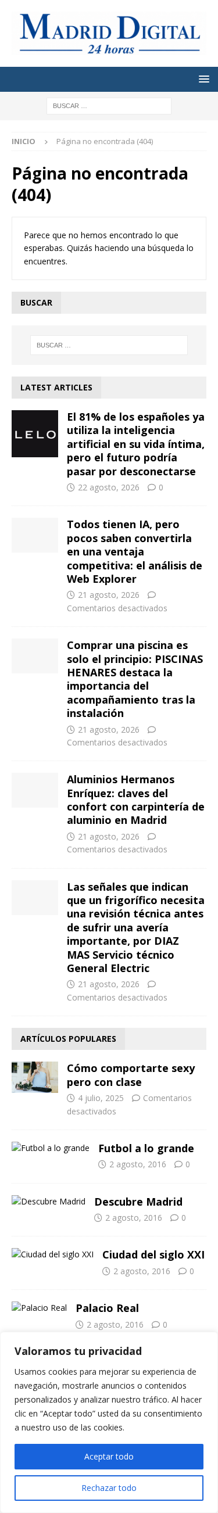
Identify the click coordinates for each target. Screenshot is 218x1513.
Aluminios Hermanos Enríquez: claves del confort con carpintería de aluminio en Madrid (136, 799)
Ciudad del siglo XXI (153, 1254)
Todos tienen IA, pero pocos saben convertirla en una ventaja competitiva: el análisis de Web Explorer (134, 551)
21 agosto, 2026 (109, 594)
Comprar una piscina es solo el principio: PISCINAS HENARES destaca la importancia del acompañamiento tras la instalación (135, 679)
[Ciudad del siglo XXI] (53, 1254)
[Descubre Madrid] (48, 1201)
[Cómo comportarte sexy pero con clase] (35, 1077)
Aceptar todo (109, 1456)
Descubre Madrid (138, 1202)
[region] (109, 1422)
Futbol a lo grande (146, 1148)
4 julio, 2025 (101, 1097)
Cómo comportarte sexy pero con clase (131, 1074)
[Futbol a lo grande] (51, 1148)
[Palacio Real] (39, 1308)
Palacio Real (107, 1308)
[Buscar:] (109, 105)
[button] (202, 79)
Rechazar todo (109, 1487)
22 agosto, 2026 (109, 487)
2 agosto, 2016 (137, 1164)
